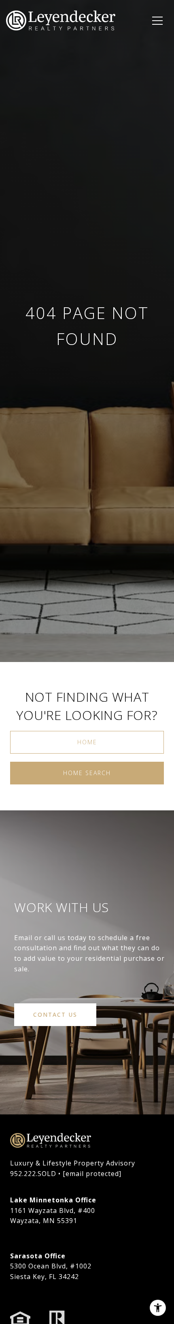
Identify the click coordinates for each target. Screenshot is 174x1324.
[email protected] (92, 1173)
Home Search (87, 773)
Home (87, 742)
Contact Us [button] (55, 1014)
